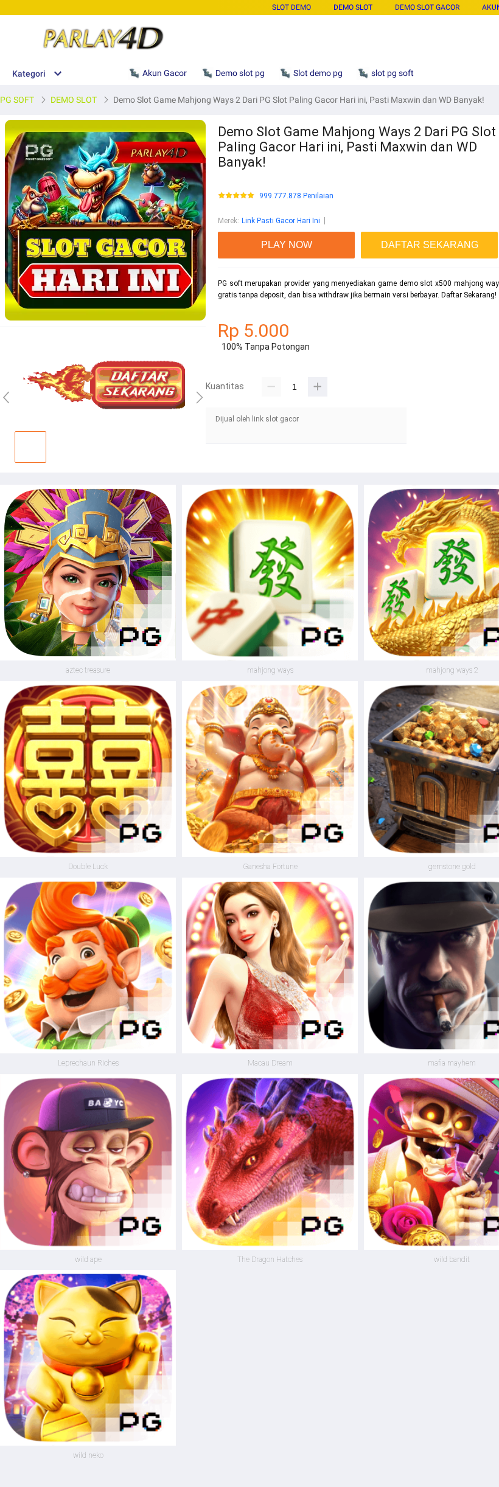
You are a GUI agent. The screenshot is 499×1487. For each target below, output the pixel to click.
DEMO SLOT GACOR (427, 7)
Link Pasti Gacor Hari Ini (281, 221)
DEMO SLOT (352, 7)
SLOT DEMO (291, 7)
